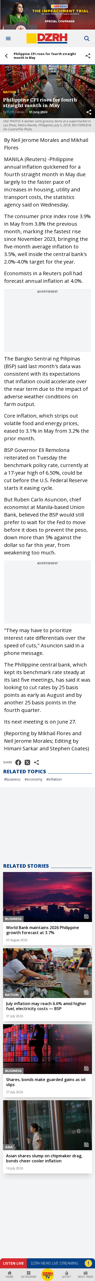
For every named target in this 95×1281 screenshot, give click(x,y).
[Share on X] (27, 762)
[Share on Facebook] (18, 762)
